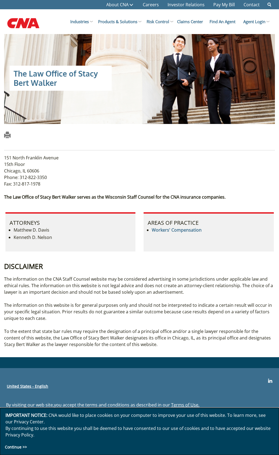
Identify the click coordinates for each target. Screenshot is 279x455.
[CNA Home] (29, 24)
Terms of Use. (185, 405)
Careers (151, 5)
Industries (79, 21)
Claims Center (190, 21)
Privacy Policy (19, 435)
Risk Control (158, 21)
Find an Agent (222, 21)
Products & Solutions (117, 21)
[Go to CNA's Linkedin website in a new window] (270, 381)
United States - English (27, 386)
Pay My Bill (224, 5)
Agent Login (254, 21)
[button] (269, 4)
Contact (252, 5)
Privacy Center (29, 422)
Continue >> (16, 447)
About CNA (117, 5)
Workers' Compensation (177, 230)
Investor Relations (186, 5)
